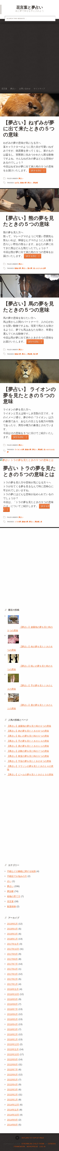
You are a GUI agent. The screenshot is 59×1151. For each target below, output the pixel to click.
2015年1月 (12, 1099)
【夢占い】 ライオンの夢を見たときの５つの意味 (29, 395)
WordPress (32, 1146)
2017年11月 (13, 944)
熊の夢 (30, 268)
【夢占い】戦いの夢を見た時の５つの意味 (28, 736)
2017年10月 (13, 949)
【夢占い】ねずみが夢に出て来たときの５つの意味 (29, 129)
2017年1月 (12, 984)
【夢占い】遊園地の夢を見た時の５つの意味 (29, 726)
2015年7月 (12, 1069)
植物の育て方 (13, 896)
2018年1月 (12, 939)
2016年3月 (12, 1029)
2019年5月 (12, 924)
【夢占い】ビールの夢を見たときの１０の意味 (30, 774)
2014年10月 (13, 1114)
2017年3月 (12, 974)
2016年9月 (12, 999)
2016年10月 (13, 994)
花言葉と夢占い (29, 7)
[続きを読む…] (37, 170)
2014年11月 (13, 1109)
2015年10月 (13, 1054)
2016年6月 (12, 1014)
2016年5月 (12, 1019)
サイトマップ (39, 89)
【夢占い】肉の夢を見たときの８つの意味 (28, 731)
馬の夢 (35, 354)
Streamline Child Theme (32, 1144)
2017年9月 (12, 954)
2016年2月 (12, 1034)
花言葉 (4, 89)
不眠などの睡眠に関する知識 (21, 871)
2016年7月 (12, 1009)
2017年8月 (12, 959)
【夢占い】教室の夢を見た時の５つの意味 (28, 756)
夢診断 (35, 183)
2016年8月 (12, 1004)
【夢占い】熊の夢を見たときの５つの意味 (28, 221)
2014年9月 (12, 1120)
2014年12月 (13, 1104)
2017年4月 (12, 969)
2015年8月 (12, 1064)
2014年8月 (12, 1124)
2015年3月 (12, 1089)
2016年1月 (12, 1039)
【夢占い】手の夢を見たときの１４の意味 (28, 741)
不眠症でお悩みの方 (17, 876)
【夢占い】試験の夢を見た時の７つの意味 (28, 751)
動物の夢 (23, 183)
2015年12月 (13, 1044)
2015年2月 (12, 1094)
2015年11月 (13, 1049)
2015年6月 (12, 1074)
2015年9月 (12, 1059)
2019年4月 (12, 929)
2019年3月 (12, 934)
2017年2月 (12, 979)
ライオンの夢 (19, 449)
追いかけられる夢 (39, 268)
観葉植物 (11, 906)
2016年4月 (12, 1024)
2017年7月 (12, 964)
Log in (42, 1146)
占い (9, 881)
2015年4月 (12, 1084)
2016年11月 (13, 989)
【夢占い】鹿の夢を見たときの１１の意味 (28, 746)
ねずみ (17, 183)
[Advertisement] (29, 53)
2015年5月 (12, 1079)
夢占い (13, 89)
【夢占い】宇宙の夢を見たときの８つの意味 (29, 761)
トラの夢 (18, 522)
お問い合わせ (25, 89)
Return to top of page (33, 1138)
